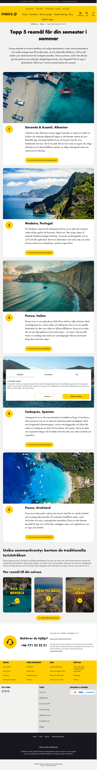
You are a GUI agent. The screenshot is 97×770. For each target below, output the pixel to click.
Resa (71, 14)
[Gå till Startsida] (9, 14)
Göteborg (77, 675)
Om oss (42, 692)
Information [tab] (48, 374)
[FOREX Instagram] (5, 691)
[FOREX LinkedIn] (8, 691)
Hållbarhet (43, 698)
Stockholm (77, 671)
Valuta (25, 14)
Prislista (29, 680)
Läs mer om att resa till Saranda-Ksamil (43, 160)
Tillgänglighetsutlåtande (58, 736)
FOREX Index (48, 19)
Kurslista (6, 675)
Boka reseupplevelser (57, 671)
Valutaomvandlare (9, 680)
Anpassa (47, 396)
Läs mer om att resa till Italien (40, 349)
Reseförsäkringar (56, 667)
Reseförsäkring (60, 14)
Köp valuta (7, 667)
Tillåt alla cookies (76, 396)
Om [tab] (77, 374)
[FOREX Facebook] (3, 691)
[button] (66, 9)
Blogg (42, 24)
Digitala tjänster (32, 675)
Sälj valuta (7, 671)
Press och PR (44, 704)
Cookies (35, 736)
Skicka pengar (46, 14)
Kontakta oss (44, 721)
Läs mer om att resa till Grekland (41, 537)
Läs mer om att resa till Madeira (41, 253)
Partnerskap (44, 709)
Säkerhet (47, 736)
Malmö (76, 680)
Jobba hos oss (44, 715)
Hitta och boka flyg (56, 675)
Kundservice (30, 9)
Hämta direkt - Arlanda (53, 9)
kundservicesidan (56, 651)
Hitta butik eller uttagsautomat (79, 668)
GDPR (40, 736)
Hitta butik (39, 9)
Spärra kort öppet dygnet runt (60, 639)
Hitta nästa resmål (56, 680)
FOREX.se (34, 24)
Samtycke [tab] (20, 374)
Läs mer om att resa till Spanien (40, 445)
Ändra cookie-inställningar (48, 747)
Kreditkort (33, 14)
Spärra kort (31, 671)
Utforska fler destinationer (50, 618)
